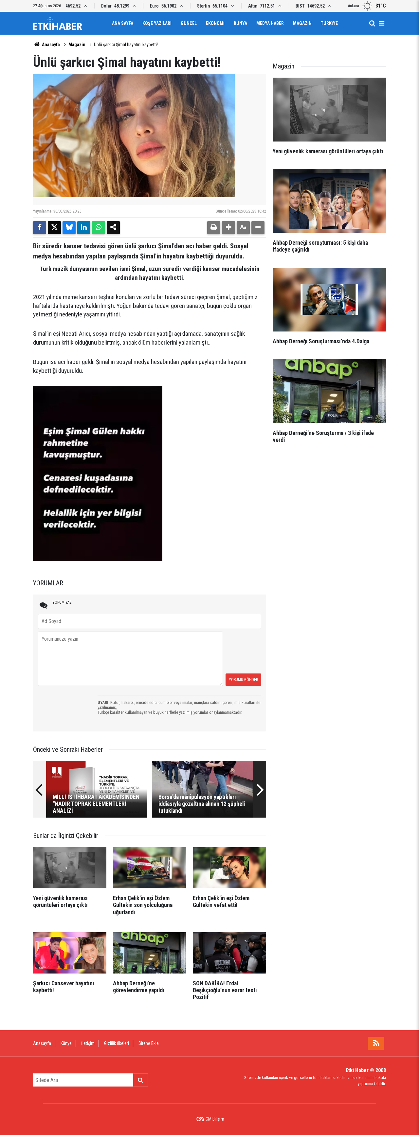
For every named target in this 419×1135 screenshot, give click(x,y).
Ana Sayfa (122, 23)
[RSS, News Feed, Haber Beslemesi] (376, 1043)
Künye (66, 1043)
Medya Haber (270, 23)
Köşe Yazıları (157, 23)
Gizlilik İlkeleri (116, 1043)
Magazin (302, 23)
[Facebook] (39, 227)
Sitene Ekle (148, 1043)
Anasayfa (50, 44)
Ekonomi (215, 23)
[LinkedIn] (83, 227)
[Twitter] (54, 227)
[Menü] (381, 23)
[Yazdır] (213, 227)
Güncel (189, 23)
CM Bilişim (215, 1119)
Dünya (240, 23)
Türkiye (329, 23)
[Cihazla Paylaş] (113, 227)
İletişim (88, 1043)
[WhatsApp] (98, 227)
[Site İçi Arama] (372, 23)
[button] (228, 227)
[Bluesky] (69, 227)
